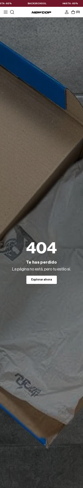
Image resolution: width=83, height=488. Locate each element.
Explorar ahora (41, 279)
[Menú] (5, 12)
